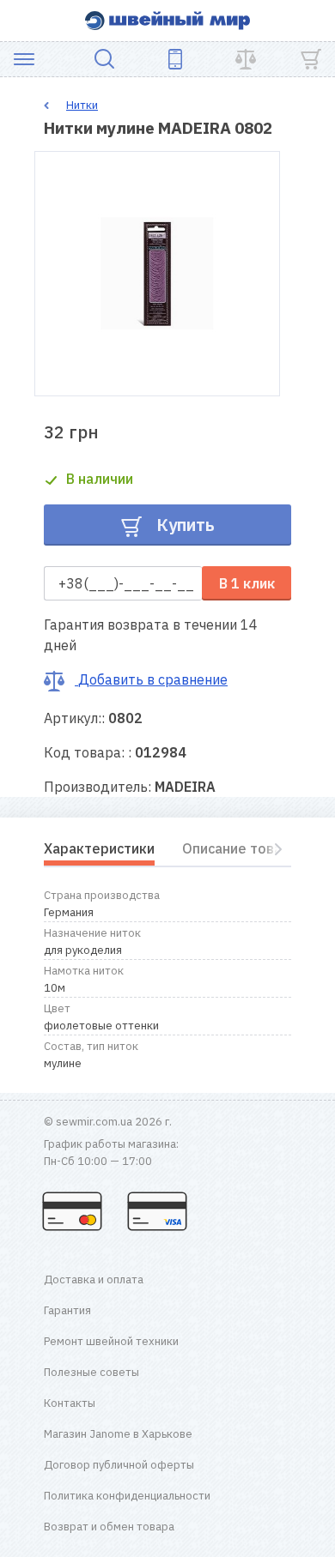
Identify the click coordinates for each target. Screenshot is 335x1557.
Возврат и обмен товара (109, 1526)
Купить (183, 524)
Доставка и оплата (93, 1279)
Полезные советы (91, 1372)
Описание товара (240, 848)
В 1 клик (247, 583)
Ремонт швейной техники (111, 1341)
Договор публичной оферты (119, 1464)
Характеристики (99, 848)
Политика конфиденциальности (127, 1495)
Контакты (69, 1403)
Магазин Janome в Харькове (118, 1434)
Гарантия (67, 1310)
